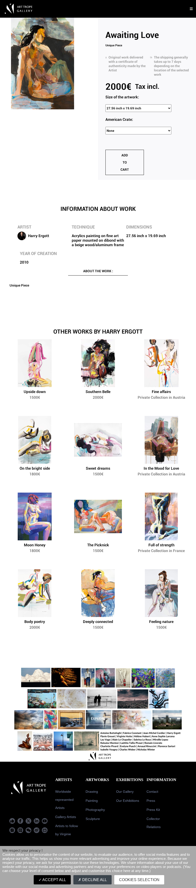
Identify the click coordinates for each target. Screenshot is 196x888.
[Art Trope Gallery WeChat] (28, 830)
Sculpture (93, 819)
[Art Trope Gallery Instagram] (12, 830)
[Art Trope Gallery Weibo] (36, 830)
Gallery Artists (65, 817)
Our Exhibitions (127, 801)
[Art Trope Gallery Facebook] (12, 821)
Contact (152, 791)
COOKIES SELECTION (139, 880)
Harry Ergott (38, 236)
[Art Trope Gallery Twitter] (28, 821)
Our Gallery (125, 791)
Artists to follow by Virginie (66, 830)
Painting (92, 801)
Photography (95, 810)
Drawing (92, 791)
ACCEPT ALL (54, 880)
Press (151, 801)
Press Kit (153, 810)
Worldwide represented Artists (64, 800)
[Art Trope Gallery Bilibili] (45, 830)
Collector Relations (154, 823)
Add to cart (124, 162)
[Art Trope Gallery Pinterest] (20, 830)
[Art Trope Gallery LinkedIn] (36, 821)
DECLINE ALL (94, 880)
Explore (98, 718)
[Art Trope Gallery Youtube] (45, 821)
